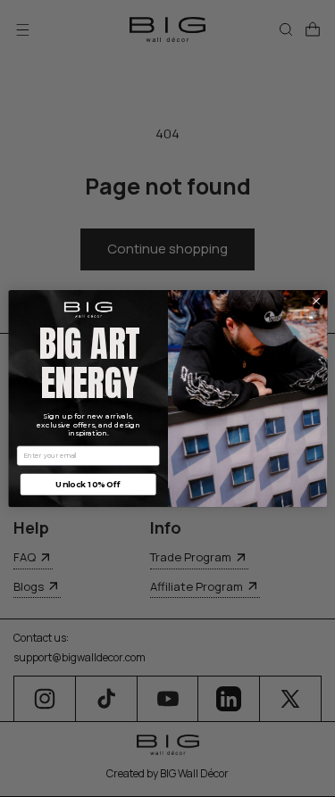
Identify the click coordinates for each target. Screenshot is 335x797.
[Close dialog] (316, 301)
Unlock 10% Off (88, 484)
